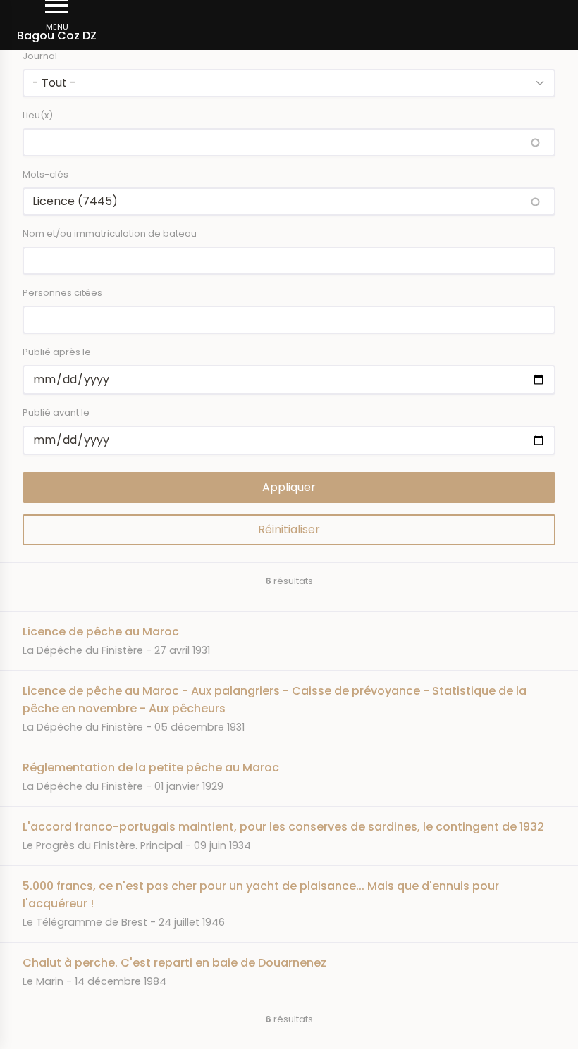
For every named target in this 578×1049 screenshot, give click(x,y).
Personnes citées (62, 292)
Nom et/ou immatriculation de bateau (110, 233)
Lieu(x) (38, 115)
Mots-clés (45, 174)
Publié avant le (56, 412)
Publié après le (57, 352)
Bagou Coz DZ (57, 35)
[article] (289, 640)
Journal (40, 56)
